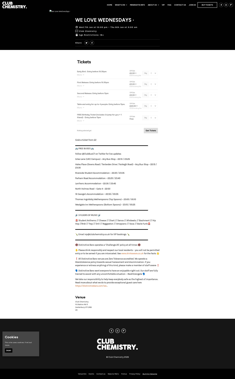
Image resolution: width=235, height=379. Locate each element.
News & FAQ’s (113, 374)
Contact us (180, 5)
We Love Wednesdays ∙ (104, 20)
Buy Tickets (207, 5)
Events (91, 374)
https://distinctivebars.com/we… (91, 285)
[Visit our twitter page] (86, 43)
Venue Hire (82, 374)
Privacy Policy (134, 374)
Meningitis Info (137, 5)
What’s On (120, 5)
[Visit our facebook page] (221, 5)
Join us (192, 5)
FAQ (169, 5)
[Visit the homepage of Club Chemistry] (14, 5)
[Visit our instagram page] (226, 5)
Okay (8, 350)
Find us (124, 374)
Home (109, 5)
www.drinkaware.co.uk (132, 253)
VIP (163, 5)
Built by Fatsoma (150, 374)
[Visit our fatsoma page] (231, 5)
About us (152, 5)
